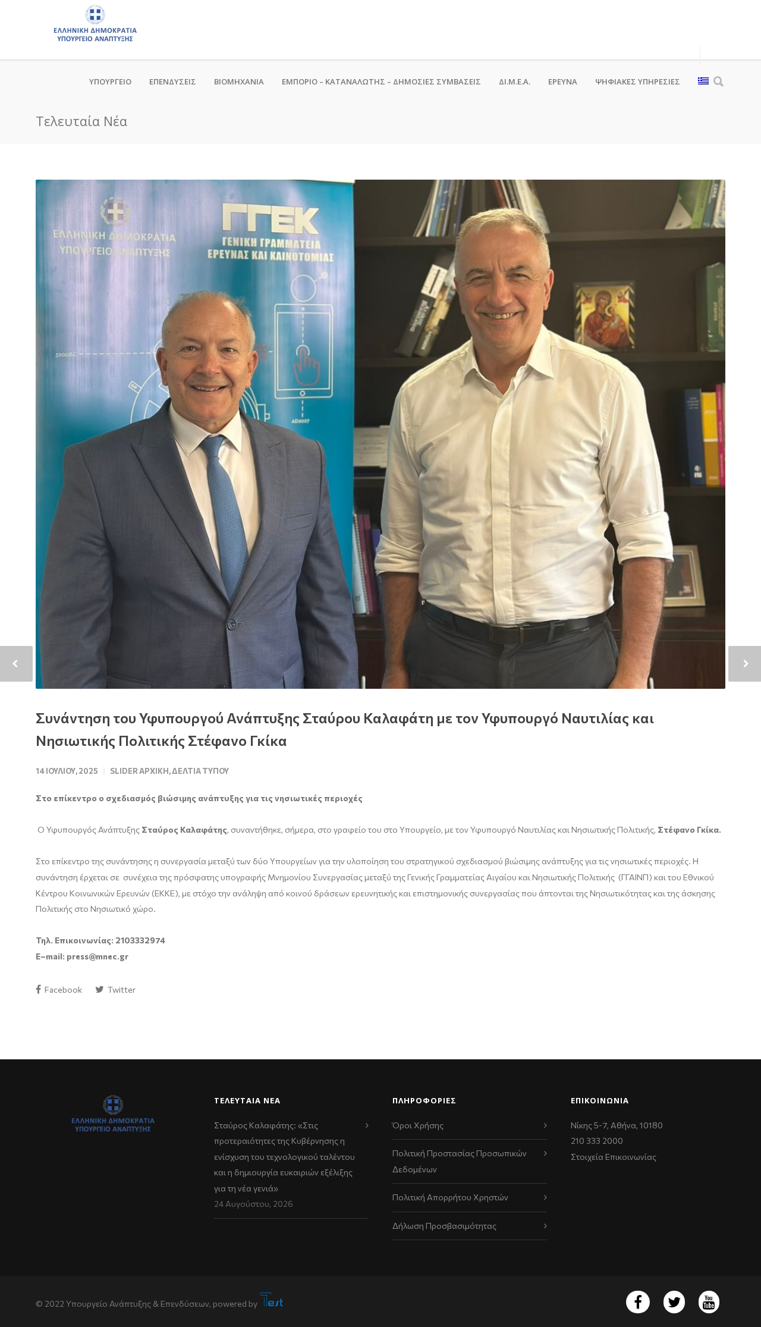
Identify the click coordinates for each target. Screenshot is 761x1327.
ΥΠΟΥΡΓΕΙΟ (110, 81)
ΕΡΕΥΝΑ (562, 81)
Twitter (121, 989)
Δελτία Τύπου (200, 771)
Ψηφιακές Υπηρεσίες (637, 81)
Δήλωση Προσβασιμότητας (444, 1226)
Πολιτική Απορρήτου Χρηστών (450, 1197)
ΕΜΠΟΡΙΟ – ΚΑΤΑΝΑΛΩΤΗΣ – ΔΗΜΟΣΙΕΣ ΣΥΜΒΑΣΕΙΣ (381, 81)
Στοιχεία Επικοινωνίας (613, 1157)
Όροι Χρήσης (418, 1125)
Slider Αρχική (139, 771)
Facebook (62, 989)
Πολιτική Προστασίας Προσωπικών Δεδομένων (459, 1161)
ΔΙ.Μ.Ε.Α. (514, 81)
